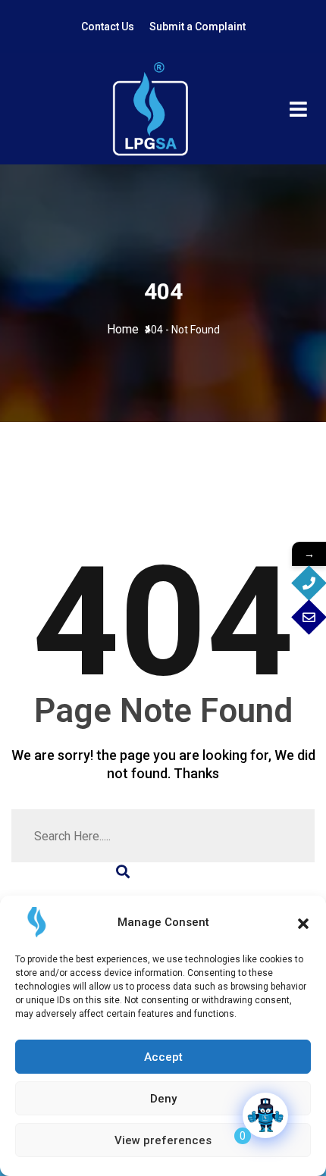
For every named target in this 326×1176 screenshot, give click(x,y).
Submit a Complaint (197, 26)
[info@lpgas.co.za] (309, 617)
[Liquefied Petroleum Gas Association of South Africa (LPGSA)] (150, 109)
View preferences (163, 1140)
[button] (303, 922)
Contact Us (107, 26)
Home (126, 329)
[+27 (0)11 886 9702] (309, 583)
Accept (163, 1057)
